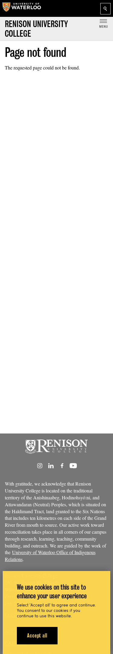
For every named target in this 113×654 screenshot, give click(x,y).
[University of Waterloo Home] (21, 8)
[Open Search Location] (105, 8)
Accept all (37, 635)
